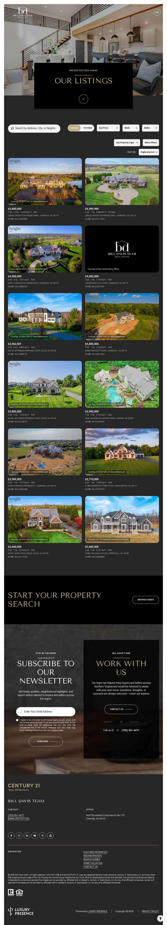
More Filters (151, 142)
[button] (121, 709)
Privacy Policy (57, 730)
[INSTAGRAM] (19, 835)
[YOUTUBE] (34, 835)
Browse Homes (146, 600)
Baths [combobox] (147, 128)
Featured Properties (95, 852)
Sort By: (131, 152)
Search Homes (92, 859)
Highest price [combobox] (147, 152)
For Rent (88, 128)
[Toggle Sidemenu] (157, 12)
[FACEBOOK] (11, 835)
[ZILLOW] (50, 835)
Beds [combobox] (127, 128)
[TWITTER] (42, 835)
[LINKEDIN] (27, 835)
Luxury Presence (97, 911)
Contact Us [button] (91, 866)
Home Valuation (93, 863)
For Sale (74, 128)
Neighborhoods (93, 855)
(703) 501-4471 (130, 730)
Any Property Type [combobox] (125, 142)
